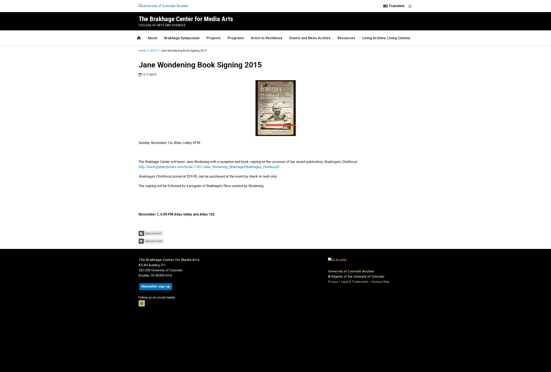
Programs (236, 38)
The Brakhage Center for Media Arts (186, 19)
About (152, 38)
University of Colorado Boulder (351, 271)
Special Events (154, 241)
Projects (213, 38)
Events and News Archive (310, 38)
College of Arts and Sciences (162, 25)
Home (142, 50)
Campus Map (380, 282)
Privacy (333, 282)
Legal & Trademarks (354, 282)
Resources (346, 38)
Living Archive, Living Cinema (386, 38)
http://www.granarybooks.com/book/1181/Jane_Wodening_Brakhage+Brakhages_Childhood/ (209, 167)
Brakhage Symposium (182, 38)
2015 (153, 50)
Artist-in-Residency (266, 38)
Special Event (153, 233)
